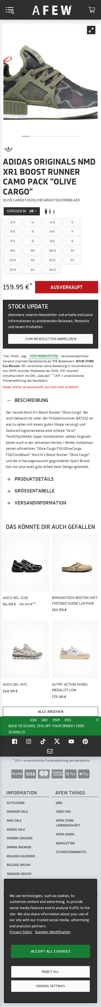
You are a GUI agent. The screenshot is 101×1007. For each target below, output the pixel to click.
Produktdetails (33, 479)
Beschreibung (30, 400)
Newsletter (65, 843)
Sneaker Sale (17, 812)
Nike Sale (14, 820)
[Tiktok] (43, 741)
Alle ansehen (50, 711)
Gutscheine (16, 803)
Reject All (50, 972)
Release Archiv (19, 865)
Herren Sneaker (20, 838)
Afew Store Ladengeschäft (68, 823)
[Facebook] (15, 741)
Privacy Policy (21, 932)
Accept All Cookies (50, 951)
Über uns (63, 812)
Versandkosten (44, 356)
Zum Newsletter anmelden (50, 339)
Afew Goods (65, 834)
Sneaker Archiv (19, 874)
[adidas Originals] (8, 149)
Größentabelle (34, 491)
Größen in (20, 211)
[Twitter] (58, 741)
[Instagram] (29, 741)
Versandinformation (39, 503)
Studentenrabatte (71, 852)
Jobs (59, 803)
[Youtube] (72, 741)
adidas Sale (16, 829)
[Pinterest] (86, 741)
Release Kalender (21, 856)
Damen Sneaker (19, 847)
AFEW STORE (52, 10)
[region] (50, 941)
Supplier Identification (52, 932)
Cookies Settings (50, 986)
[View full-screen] (91, 30)
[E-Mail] (50, 751)
